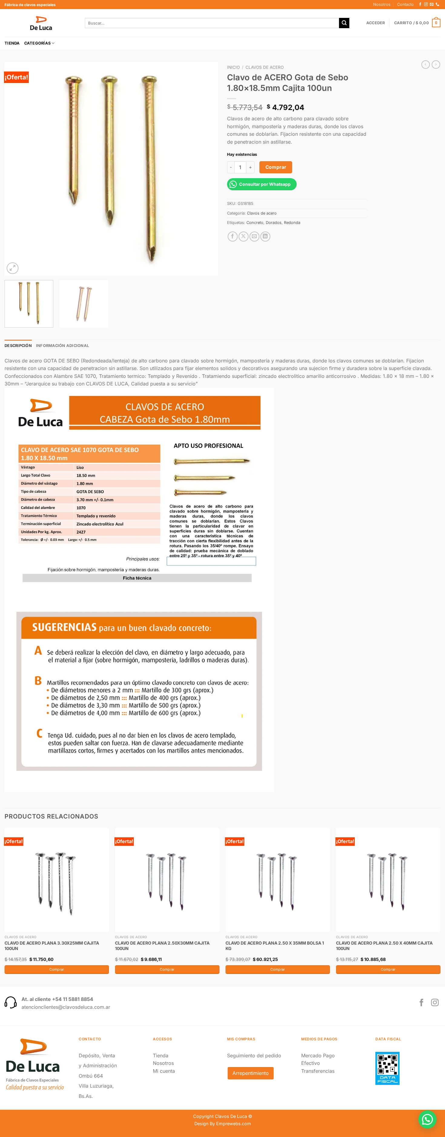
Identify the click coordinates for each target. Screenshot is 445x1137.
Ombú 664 (91, 1076)
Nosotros (382, 4)
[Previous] (16, 168)
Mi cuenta (164, 1071)
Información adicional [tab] (62, 345)
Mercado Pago (318, 1055)
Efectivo (310, 1063)
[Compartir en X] (244, 237)
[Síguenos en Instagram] (426, 4)
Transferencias (318, 1071)
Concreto (254, 222)
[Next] (206, 168)
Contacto (405, 4)
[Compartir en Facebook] (233, 237)
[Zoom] (12, 268)
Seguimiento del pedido (254, 1055)
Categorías (37, 43)
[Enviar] (344, 23)
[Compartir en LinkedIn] (265, 237)
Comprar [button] (56, 969)
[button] (427, 1119)
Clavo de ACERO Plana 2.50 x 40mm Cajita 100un (384, 945)
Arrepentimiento (250, 1073)
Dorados (274, 222)
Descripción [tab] (18, 345)
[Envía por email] (254, 237)
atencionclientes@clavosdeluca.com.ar (65, 1007)
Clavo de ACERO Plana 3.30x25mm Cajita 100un (52, 945)
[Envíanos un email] (431, 4)
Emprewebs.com (233, 1123)
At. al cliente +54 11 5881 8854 (57, 999)
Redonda (292, 222)
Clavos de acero (265, 67)
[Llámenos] (437, 4)
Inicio (233, 67)
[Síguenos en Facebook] (420, 4)
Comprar (275, 167)
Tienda (12, 43)
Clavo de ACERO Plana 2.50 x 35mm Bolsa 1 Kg (275, 945)
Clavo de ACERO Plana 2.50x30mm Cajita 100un (162, 945)
